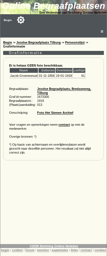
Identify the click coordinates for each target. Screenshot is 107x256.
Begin (8, 20)
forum (30, 250)
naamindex (60, 250)
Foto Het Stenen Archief (55, 112)
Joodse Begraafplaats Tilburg (38, 42)
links (74, 250)
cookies (100, 250)
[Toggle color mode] (21, 20)
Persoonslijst (75, 42)
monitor (43, 250)
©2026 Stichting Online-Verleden (54, 246)
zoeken (17, 250)
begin (5, 250)
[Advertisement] (53, 204)
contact (64, 124)
